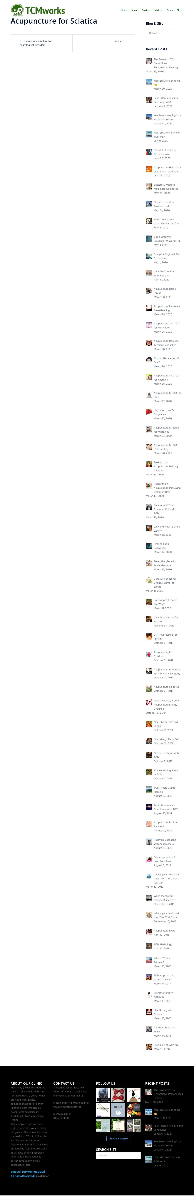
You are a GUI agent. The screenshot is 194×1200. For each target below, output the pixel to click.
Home (124, 10)
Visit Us (158, 10)
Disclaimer (42, 1175)
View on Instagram (118, 1138)
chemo (119, 41)
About (134, 10)
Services (146, 10)
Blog (179, 10)
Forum (170, 10)
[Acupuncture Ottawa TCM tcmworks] (38, 10)
